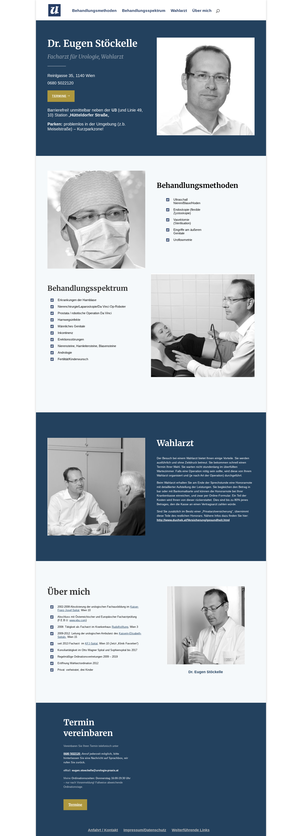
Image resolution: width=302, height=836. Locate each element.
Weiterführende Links (191, 830)
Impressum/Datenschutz (144, 830)
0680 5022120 (72, 753)
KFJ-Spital (91, 643)
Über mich (202, 11)
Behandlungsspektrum (143, 11)
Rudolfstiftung (120, 626)
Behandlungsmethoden (94, 11)
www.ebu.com (77, 620)
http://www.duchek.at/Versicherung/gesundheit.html (193, 520)
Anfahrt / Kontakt (103, 830)
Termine (59, 96)
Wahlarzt (179, 11)
